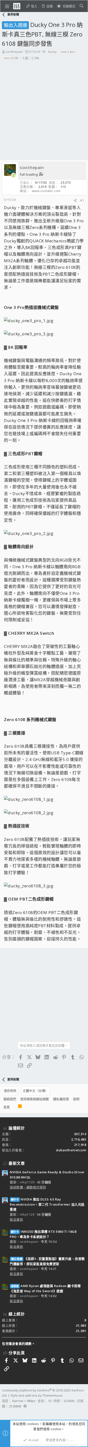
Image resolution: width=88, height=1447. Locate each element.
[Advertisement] (44, 108)
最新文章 (17, 1163)
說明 (76, 1099)
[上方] (13, 1107)
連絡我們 (9, 1099)
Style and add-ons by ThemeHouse (36, 1395)
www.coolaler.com (46, 191)
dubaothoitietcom (71, 1150)
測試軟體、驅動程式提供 (28, 1187)
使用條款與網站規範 (34, 1099)
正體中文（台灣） (35, 1090)
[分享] (75, 200)
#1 (82, 200)
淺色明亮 (10, 1090)
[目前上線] (13, 175)
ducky (52, 51)
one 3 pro (68, 51)
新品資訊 (16, 1219)
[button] (7, 6)
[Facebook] (4, 1412)
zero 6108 (11, 58)
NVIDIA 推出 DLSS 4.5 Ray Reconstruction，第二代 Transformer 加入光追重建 (47, 1204)
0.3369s (69, 1401)
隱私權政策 (61, 1099)
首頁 (6, 1107)
